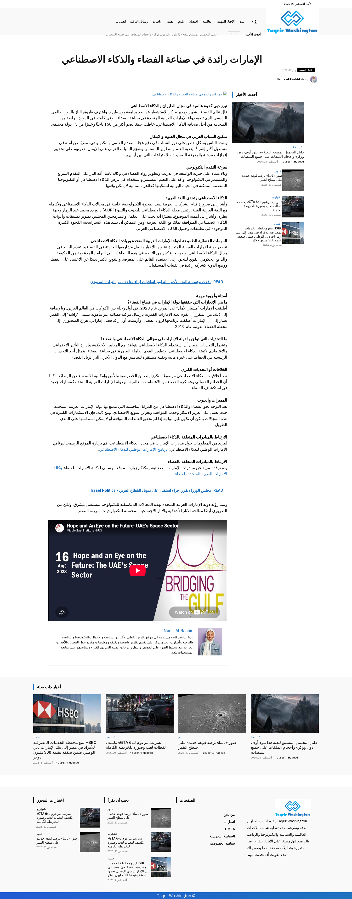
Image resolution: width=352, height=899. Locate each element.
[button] (254, 22)
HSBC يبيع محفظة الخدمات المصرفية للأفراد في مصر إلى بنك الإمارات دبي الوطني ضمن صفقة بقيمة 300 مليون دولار (141, 34)
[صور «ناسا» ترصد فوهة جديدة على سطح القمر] (293, 180)
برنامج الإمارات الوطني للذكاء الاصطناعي (133, 449)
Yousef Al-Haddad (292, 161)
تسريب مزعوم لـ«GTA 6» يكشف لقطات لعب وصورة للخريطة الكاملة (259, 206)
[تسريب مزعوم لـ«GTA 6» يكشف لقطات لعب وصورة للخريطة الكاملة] (293, 206)
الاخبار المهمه (306, 69)
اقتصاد (277, 223)
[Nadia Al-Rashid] (314, 79)
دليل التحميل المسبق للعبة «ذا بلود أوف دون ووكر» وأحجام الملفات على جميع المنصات (270, 154)
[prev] (237, 34)
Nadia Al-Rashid (288, 79)
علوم (278, 170)
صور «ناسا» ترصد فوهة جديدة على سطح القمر (187, 34)
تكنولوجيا (298, 147)
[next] (231, 34)
